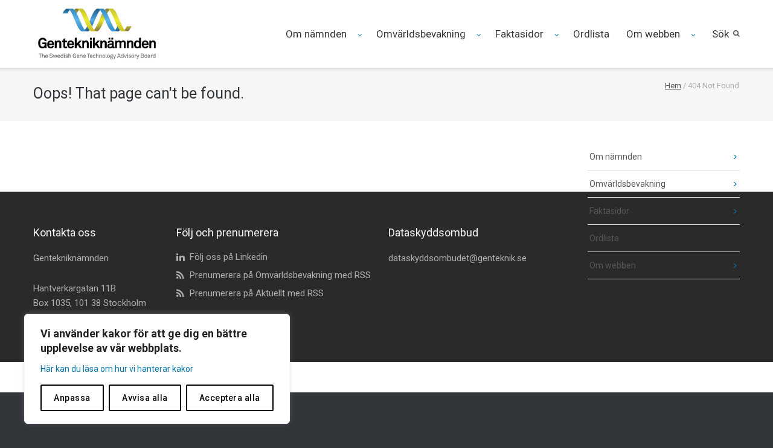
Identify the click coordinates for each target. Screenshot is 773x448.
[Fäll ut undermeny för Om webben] (694, 34)
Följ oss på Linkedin (229, 257)
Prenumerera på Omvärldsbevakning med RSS (280, 275)
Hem (673, 85)
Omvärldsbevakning (421, 34)
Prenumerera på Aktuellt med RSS (257, 293)
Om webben (653, 34)
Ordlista (591, 34)
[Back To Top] (743, 419)
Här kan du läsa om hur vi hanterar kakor (116, 369)
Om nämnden (316, 34)
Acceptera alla (229, 398)
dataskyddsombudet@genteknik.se (457, 258)
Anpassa (72, 398)
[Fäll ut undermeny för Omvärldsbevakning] (479, 34)
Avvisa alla (145, 398)
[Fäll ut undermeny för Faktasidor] (557, 34)
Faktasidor (519, 34)
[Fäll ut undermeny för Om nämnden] (360, 34)
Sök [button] (720, 34)
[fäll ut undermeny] (726, 156)
